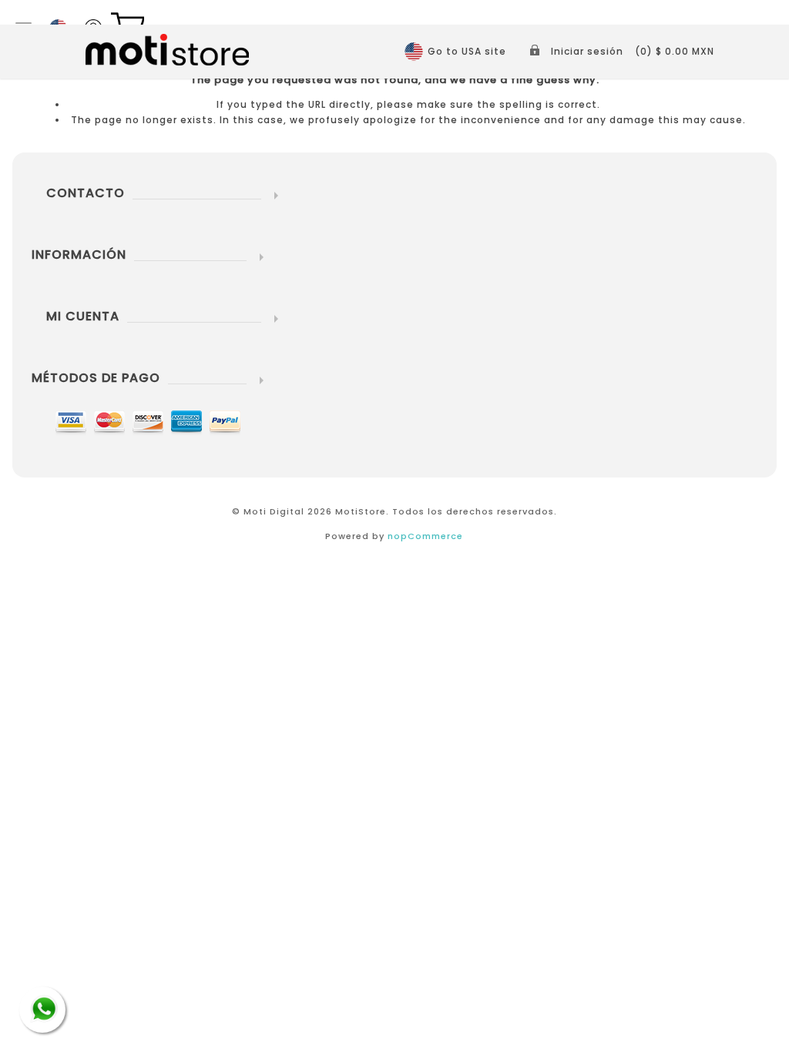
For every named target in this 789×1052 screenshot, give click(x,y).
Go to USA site (467, 51)
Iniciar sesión (587, 51)
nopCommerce (425, 536)
